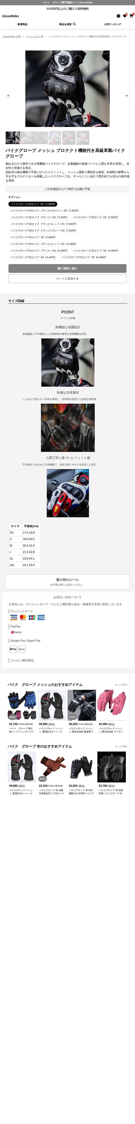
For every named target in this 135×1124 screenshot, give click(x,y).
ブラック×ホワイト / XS (45, 210)
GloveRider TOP (12, 36)
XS (33, 204)
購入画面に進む (67, 268)
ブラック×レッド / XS (43, 224)
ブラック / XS (39, 217)
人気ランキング (112, 24)
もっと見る (121, 684)
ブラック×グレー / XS (43, 230)
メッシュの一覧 (34, 36)
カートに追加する (67, 278)
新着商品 (22, 24)
